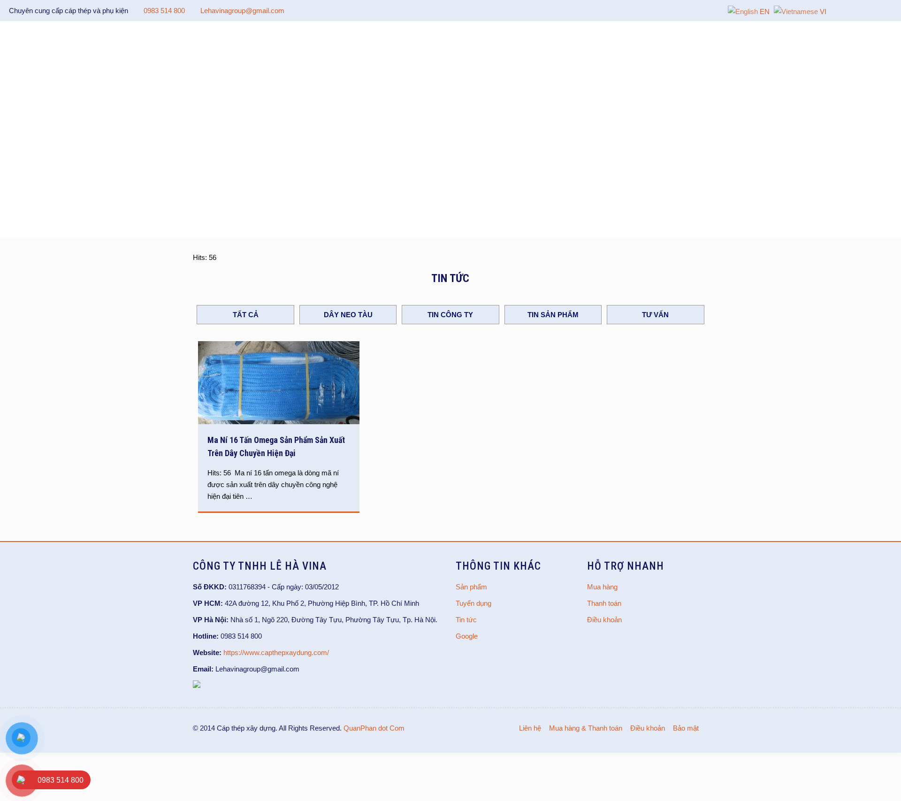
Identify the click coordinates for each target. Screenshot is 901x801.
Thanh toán (604, 603)
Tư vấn (655, 315)
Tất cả (246, 315)
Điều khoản (604, 620)
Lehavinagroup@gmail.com (242, 11)
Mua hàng (602, 587)
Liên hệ (530, 728)
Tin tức (466, 620)
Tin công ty (450, 315)
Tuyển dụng (473, 603)
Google (467, 636)
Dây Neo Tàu (348, 315)
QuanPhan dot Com (374, 728)
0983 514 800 (164, 11)
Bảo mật (686, 728)
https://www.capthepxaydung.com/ (276, 652)
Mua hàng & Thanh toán (585, 728)
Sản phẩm (471, 587)
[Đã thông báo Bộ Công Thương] (196, 685)
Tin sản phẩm (553, 315)
